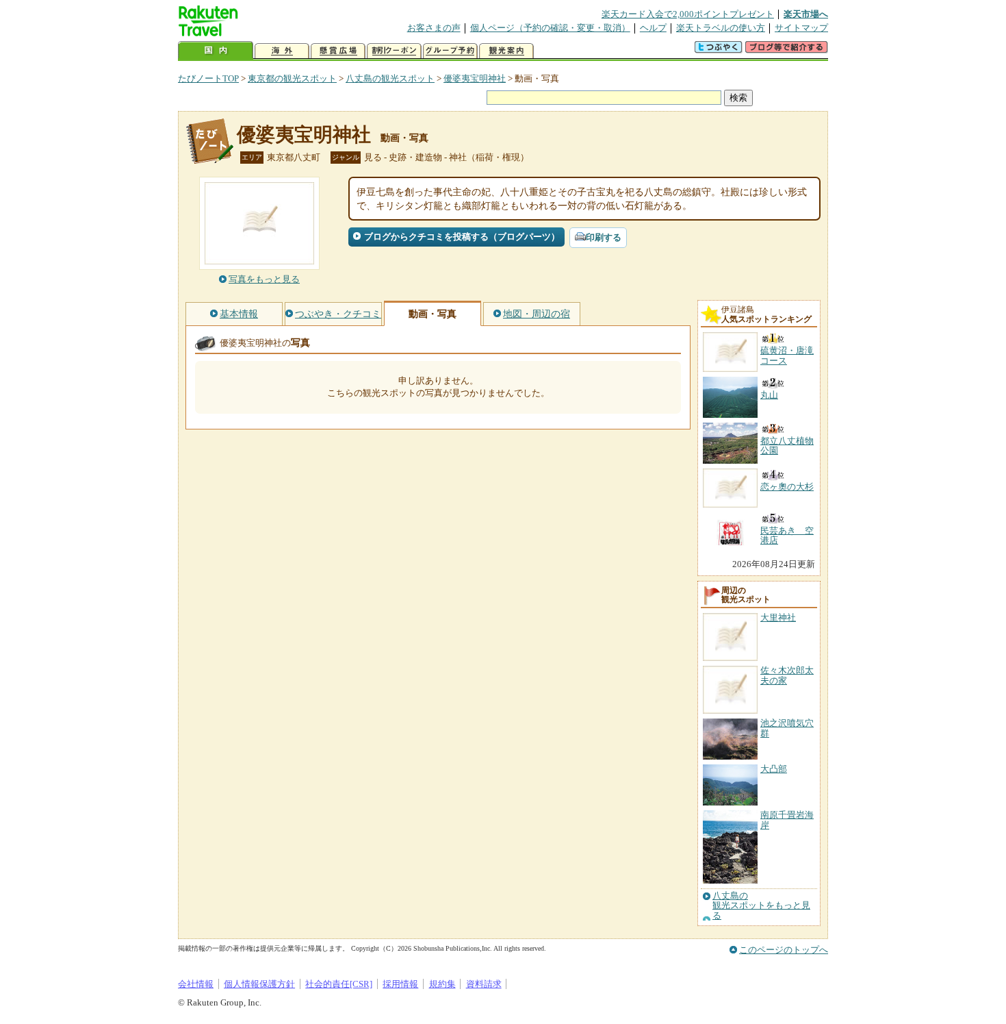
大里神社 (778, 617)
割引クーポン (394, 51)
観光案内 (506, 51)
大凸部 (773, 769)
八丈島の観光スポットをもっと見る (761, 906)
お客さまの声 (434, 28)
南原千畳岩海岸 (787, 819)
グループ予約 (450, 51)
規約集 (442, 984)
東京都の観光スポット (292, 78)
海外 (282, 51)
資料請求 (484, 984)
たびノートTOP (208, 78)
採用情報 (400, 984)
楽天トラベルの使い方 (720, 28)
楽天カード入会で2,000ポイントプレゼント (688, 14)
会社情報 (196, 984)
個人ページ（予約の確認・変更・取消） (550, 28)
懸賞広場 (338, 51)
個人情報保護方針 (259, 984)
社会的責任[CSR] (338, 984)
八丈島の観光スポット (390, 78)
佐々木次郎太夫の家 (787, 675)
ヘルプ (653, 28)
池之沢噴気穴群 (787, 728)
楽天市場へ (806, 14)
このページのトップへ (783, 950)
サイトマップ (801, 28)
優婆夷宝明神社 (474, 78)
